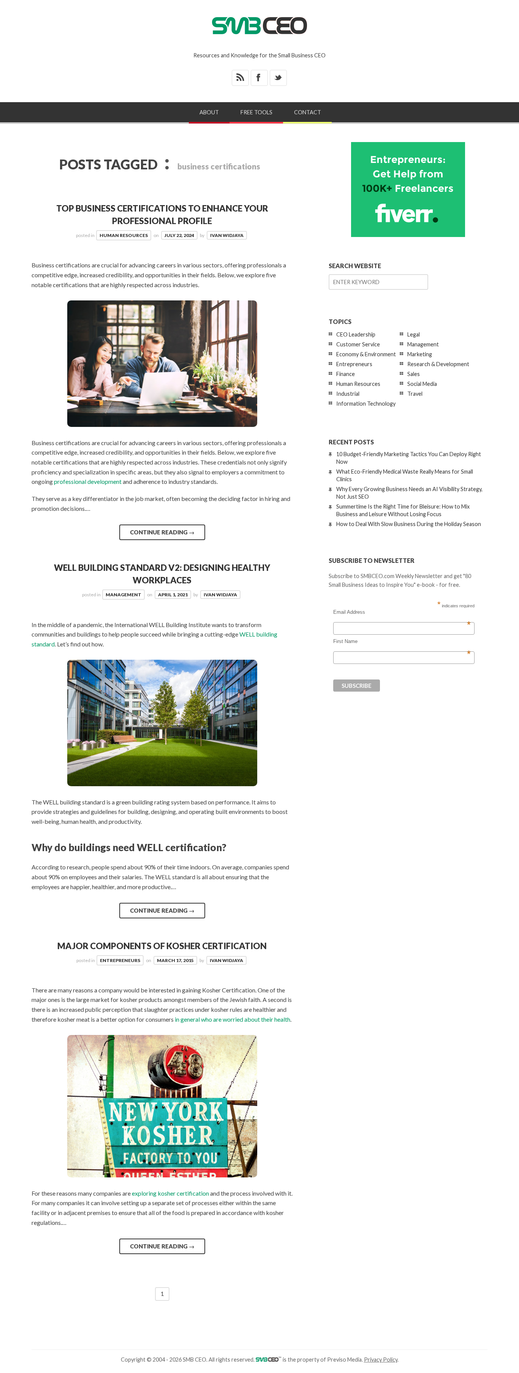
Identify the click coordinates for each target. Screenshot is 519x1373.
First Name (402, 641)
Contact (307, 112)
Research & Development (438, 364)
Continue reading (162, 532)
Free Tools (256, 112)
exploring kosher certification (170, 1193)
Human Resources (124, 235)
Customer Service (358, 344)
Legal (413, 334)
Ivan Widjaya (227, 235)
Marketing (419, 354)
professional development (88, 481)
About (209, 112)
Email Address (402, 612)
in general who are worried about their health (232, 1019)
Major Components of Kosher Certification (162, 946)
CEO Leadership (355, 334)
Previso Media (344, 1359)
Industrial (347, 393)
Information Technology (366, 403)
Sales (413, 374)
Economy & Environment (366, 354)
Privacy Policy (380, 1359)
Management (123, 594)
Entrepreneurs (120, 960)
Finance (345, 374)
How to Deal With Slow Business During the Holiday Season (408, 524)
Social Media (422, 384)
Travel (414, 393)
